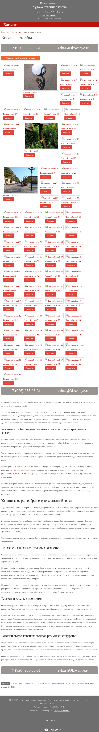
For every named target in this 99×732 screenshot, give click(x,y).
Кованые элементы (18, 32)
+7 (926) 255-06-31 (25, 48)
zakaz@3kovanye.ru (73, 48)
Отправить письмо (61, 710)
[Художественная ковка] (49, 3)
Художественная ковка (49, 6)
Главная (4, 32)
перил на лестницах (21, 470)
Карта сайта (49, 720)
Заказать (8, 73)
